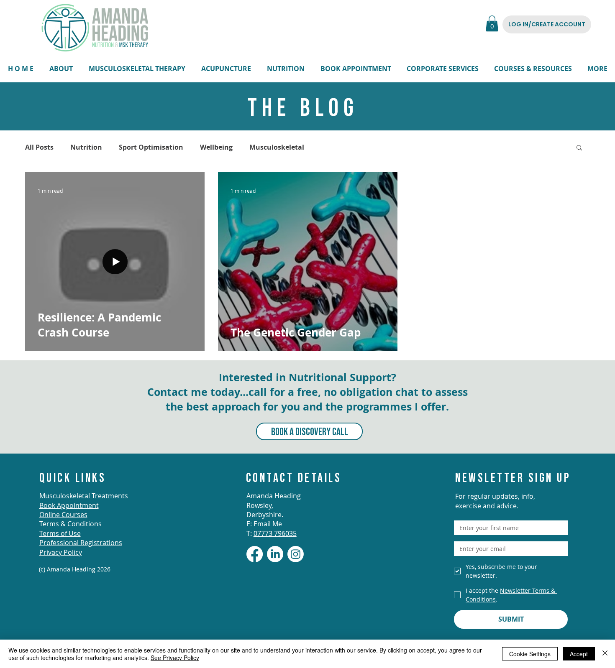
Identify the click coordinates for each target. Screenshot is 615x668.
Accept (579, 654)
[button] (492, 23)
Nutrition (86, 147)
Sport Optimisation (151, 147)
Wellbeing (216, 147)
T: (271, 533)
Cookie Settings (530, 654)
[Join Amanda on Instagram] (295, 554)
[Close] (605, 653)
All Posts (39, 147)
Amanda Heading (273, 495)
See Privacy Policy (175, 657)
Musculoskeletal (276, 147)
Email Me (268, 523)
